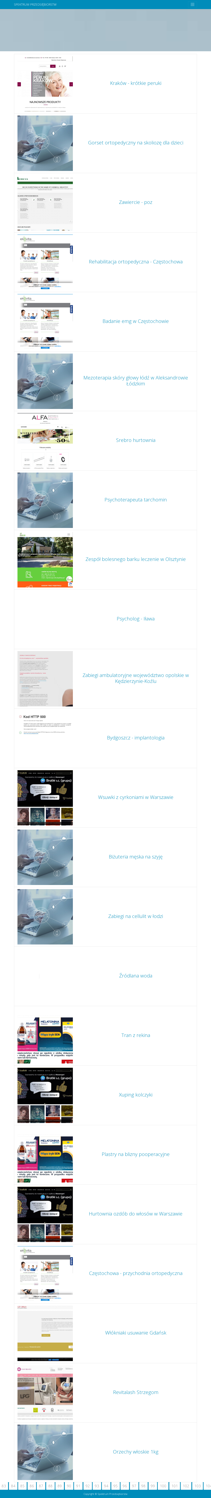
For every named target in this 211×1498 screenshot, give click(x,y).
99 (153, 1485)
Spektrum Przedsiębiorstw (35, 4)
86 (32, 1485)
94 (106, 1485)
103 (197, 1485)
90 (69, 1485)
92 (88, 1485)
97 (134, 1485)
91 (78, 1485)
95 (115, 1485)
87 (41, 1485)
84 (13, 1485)
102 (186, 1485)
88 (50, 1485)
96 (125, 1485)
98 (143, 1485)
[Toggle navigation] (192, 4)
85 (22, 1485)
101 (174, 1485)
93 (97, 1485)
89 (60, 1485)
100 (163, 1485)
